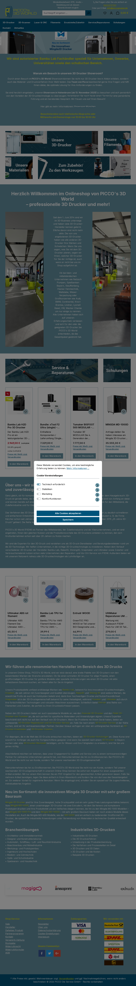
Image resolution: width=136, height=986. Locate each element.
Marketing (47, 494)
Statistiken (47, 489)
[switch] (39, 489)
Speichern (68, 519)
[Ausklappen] (97, 484)
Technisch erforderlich (53, 484)
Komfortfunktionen (51, 499)
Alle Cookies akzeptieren (68, 513)
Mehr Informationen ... (78, 468)
